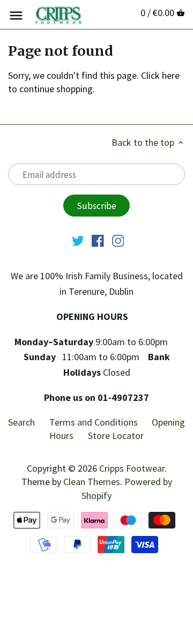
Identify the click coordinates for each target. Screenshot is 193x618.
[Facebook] (98, 240)
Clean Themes (91, 481)
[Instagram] (118, 240)
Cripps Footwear (132, 468)
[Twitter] (78, 240)
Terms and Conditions (93, 422)
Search (21, 422)
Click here (160, 75)
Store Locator (116, 435)
